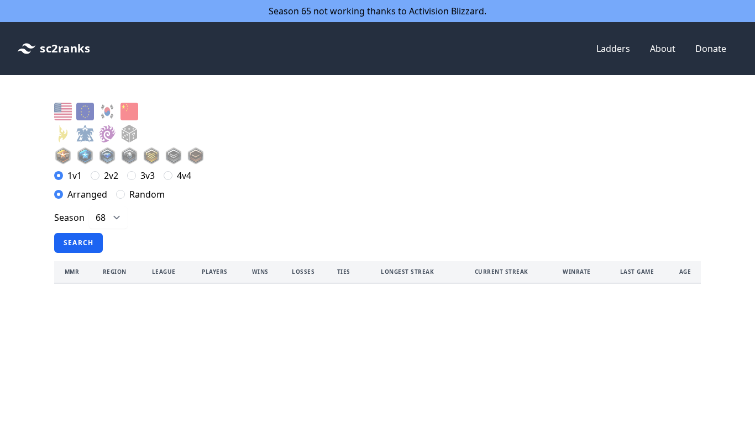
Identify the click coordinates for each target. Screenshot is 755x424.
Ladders (613, 49)
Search (78, 242)
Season (69, 217)
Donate (710, 49)
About (662, 49)
